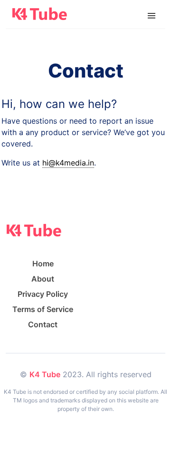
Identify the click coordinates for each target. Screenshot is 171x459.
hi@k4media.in (68, 162)
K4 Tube (44, 374)
